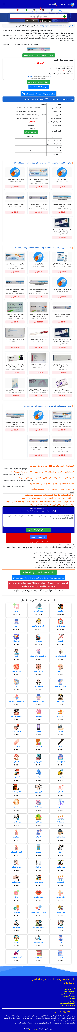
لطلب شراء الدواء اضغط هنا (40, 93)
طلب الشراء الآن (30, 132)
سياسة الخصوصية (69, 996)
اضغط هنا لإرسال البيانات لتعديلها (38, 530)
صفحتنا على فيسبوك (68, 1005)
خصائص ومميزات (69, 989)
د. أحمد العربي (29, 76)
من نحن (72, 1001)
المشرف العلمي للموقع (67, 1003)
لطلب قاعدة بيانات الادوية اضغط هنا (38, 572)
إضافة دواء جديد (69, 991)
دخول (73, 986)
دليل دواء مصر (34, 1029)
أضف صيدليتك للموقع (68, 993)
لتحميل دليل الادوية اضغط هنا (39, 82)
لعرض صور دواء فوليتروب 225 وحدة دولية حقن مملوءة (38, 578)
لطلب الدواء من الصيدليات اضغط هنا (39, 55)
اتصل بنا (72, 998)
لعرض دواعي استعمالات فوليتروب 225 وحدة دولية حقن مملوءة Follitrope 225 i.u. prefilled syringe (38, 585)
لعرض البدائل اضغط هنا (38, 87)
